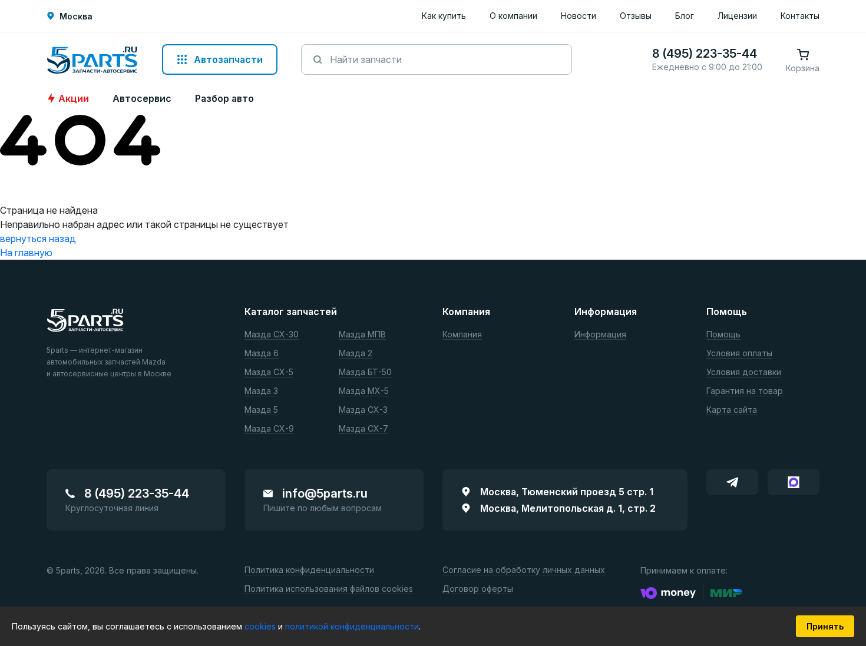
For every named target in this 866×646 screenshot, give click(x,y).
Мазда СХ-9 (269, 429)
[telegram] (732, 482)
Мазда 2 (355, 353)
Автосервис (142, 98)
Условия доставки (743, 372)
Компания (462, 334)
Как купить (444, 16)
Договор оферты (477, 589)
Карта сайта (731, 410)
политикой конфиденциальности (352, 626)
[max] (793, 482)
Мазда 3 (261, 391)
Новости (578, 16)
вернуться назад (38, 238)
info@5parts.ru (325, 493)
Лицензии (737, 16)
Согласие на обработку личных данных (523, 570)
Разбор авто (224, 98)
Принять (825, 626)
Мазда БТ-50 (365, 372)
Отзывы (636, 16)
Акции (73, 98)
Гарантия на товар (744, 391)
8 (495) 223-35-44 (136, 493)
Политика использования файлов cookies (328, 589)
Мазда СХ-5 (268, 372)
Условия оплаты (739, 353)
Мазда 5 (261, 410)
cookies (261, 626)
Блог (684, 16)
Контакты (800, 16)
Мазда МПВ (362, 334)
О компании (513, 16)
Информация (600, 334)
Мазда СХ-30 (271, 334)
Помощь (723, 334)
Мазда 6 (261, 353)
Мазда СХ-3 (363, 410)
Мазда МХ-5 (364, 391)
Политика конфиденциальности (309, 570)
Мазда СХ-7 (363, 429)
